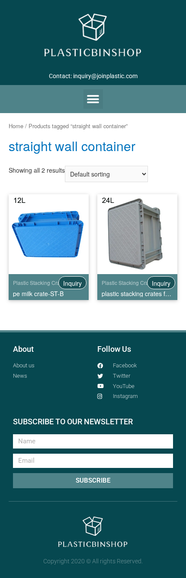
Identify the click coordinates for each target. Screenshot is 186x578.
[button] (93, 99)
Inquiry (72, 283)
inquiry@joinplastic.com (105, 76)
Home (16, 126)
